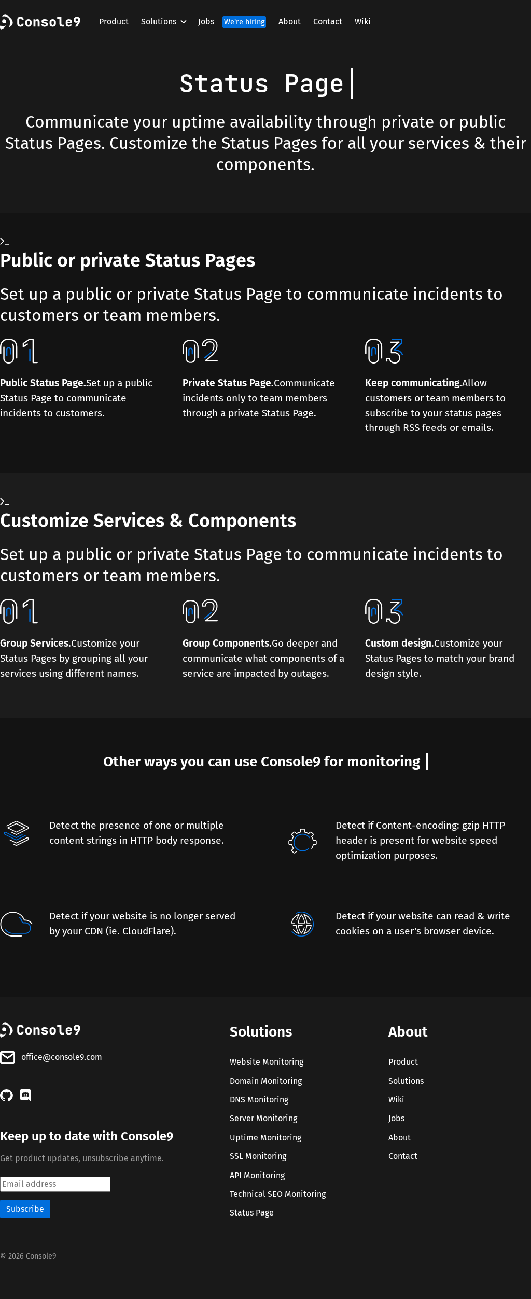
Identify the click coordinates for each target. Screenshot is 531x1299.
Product (114, 21)
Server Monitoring (263, 1119)
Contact (327, 21)
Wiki (363, 21)
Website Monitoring (266, 1062)
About (289, 21)
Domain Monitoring (266, 1081)
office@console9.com (61, 1057)
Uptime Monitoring (265, 1137)
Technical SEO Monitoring (278, 1194)
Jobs (231, 21)
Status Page (252, 1213)
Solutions (158, 21)
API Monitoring (257, 1175)
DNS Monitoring (259, 1100)
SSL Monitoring (258, 1156)
